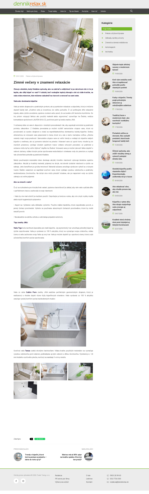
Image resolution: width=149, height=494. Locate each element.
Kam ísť (94, 11)
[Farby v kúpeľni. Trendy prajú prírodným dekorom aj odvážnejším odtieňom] (106, 103)
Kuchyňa (85, 11)
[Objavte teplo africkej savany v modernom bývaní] (106, 69)
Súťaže (103, 11)
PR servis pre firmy (62, 479)
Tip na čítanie (74, 11)
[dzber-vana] (54, 371)
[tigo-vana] (25, 390)
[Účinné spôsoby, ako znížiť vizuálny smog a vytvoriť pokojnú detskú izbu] (106, 157)
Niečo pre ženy (32, 11)
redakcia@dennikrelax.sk (119, 482)
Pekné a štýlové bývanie (34, 76)
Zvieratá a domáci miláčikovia (116, 43)
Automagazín (110, 47)
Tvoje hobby (52, 11)
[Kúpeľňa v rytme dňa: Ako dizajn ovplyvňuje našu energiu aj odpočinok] (106, 208)
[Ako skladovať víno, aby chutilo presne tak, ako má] (106, 191)
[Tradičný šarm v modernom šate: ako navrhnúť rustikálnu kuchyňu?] (106, 121)
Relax (43, 11)
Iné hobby (109, 52)
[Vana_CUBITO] (27, 371)
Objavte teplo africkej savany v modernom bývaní (121, 67)
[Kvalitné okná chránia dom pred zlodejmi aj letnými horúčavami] (106, 224)
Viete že (63, 11)
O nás (88, 475)
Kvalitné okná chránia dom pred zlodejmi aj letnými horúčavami (121, 222)
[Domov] (30, 4)
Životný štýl (19, 11)
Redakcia (58, 475)
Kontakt (89, 482)
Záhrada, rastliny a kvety (114, 38)
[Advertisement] (53, 418)
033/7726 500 (115, 479)
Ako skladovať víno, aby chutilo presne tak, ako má (121, 189)
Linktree (89, 479)
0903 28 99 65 (115, 475)
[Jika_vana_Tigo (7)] (80, 371)
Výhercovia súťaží (62, 482)
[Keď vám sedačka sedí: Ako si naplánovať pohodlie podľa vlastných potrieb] (106, 86)
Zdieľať (41, 439)
